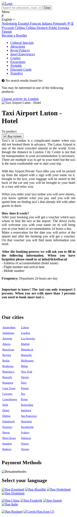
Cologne (7, 393)
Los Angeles (28, 338)
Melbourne (27, 360)
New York (26, 371)
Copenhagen (9, 399)
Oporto (25, 377)
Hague (6, 432)
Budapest (7, 382)
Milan (24, 366)
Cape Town (8, 388)
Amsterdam (8, 327)
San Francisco (29, 415)
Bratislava (8, 371)
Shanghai (26, 421)
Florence (7, 426)
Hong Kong (9, 438)
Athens (6, 344)
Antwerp (7, 338)
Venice (25, 443)
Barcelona (8, 349)
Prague (25, 388)
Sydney (25, 432)
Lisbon (25, 327)
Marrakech (27, 349)
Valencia (26, 438)
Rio (23, 393)
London (25, 332)
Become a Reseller (14, 35)
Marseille (26, 355)
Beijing (6, 355)
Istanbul (7, 443)
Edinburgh (8, 421)
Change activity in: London (20, 99)
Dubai (5, 410)
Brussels (7, 377)
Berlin (6, 360)
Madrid (25, 344)
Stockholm (27, 426)
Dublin (6, 415)
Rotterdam (27, 404)
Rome (24, 399)
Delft (5, 404)
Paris (24, 382)
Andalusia (8, 332)
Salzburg (26, 410)
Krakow (6, 449)
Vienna (25, 449)
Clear (47, 7)
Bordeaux (8, 366)
